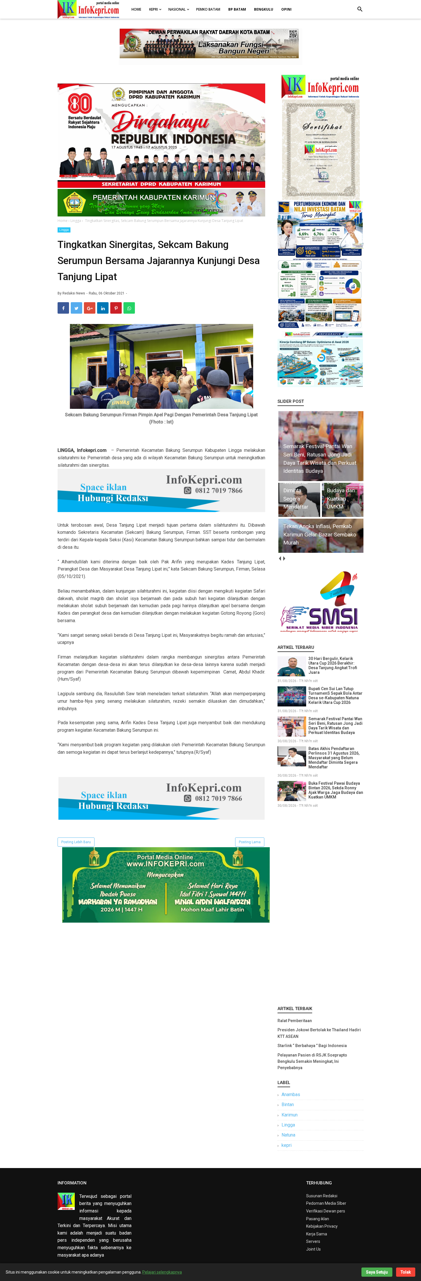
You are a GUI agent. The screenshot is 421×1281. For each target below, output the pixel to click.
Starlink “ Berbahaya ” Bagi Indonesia (312, 1045)
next (284, 558)
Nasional (177, 9)
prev (280, 558)
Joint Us (313, 1249)
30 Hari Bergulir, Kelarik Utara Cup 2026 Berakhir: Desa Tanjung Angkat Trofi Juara (332, 665)
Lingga (64, 229)
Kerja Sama (316, 1234)
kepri (287, 1145)
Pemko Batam (208, 9)
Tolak (406, 1272)
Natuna (288, 1135)
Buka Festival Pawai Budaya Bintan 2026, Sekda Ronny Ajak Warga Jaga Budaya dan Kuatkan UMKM (335, 790)
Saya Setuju (377, 1272)
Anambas (291, 1094)
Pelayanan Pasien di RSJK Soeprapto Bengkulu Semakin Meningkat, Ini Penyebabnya (312, 1061)
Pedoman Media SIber (326, 1203)
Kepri (153, 9)
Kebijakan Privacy (322, 1226)
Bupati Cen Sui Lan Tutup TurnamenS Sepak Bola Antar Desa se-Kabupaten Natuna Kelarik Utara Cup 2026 (335, 695)
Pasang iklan (317, 1218)
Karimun (290, 1115)
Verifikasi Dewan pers (325, 1211)
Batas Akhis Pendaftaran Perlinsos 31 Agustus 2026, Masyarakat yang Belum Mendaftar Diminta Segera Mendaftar (333, 757)
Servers (313, 1241)
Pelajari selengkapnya (162, 1272)
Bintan (288, 1104)
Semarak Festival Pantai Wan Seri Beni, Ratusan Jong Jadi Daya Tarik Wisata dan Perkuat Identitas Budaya (335, 725)
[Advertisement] (320, 906)
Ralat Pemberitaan (295, 1020)
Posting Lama (250, 842)
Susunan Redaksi (321, 1196)
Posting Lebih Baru (76, 842)
